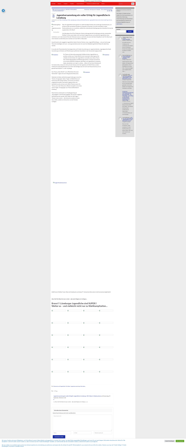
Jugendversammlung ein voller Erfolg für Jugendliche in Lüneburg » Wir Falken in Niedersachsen (77, 396)
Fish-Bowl (68, 386)
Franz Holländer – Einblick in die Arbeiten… (126, 57)
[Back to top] (183, 445)
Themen (59, 3)
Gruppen (65, 3)
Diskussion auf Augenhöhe (59, 386)
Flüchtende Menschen (85, 20)
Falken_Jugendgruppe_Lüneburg (74, 20)
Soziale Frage (105, 20)
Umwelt (53, 21)
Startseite (53, 3)
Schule (102, 20)
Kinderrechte (97, 20)
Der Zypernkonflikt (126, 39)
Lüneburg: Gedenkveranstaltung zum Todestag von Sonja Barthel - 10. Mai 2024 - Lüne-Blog (127, 93)
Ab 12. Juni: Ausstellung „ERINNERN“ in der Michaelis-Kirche (127, 77)
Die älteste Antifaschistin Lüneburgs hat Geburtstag (126, 98)
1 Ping (55, 391)
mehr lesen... (119, 24)
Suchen (118, 29)
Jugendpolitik (92, 20)
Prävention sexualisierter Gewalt (93, 3)
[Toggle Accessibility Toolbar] (3, 10)
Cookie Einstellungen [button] (169, 441)
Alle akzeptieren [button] (180, 441)
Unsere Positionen (80, 3)
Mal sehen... (83, 386)
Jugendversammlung (75, 386)
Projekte (72, 3)
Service (103, 3)
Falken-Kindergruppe (63, 20)
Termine (110, 20)
